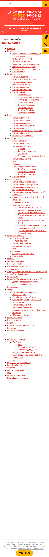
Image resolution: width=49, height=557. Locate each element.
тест (14, 360)
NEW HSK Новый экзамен (24, 79)
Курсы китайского (20, 141)
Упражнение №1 (25, 284)
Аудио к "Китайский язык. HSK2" (21, 325)
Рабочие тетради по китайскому (32, 156)
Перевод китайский (21, 61)
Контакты (11, 138)
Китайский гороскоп (26, 113)
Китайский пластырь (27, 174)
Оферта (10, 289)
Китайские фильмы (21, 120)
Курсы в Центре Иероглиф (19, 362)
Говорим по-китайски (21, 84)
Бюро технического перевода (25, 64)
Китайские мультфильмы (23, 125)
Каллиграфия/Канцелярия (24, 166)
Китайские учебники (21, 146)
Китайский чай (18, 177)
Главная (11, 259)
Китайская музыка (20, 118)
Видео (10, 115)
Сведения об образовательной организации (27, 271)
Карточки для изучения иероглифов (28, 355)
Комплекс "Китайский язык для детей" (24, 279)
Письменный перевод (22, 59)
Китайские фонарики (27, 169)
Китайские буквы (25, 107)
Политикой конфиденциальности (31, 549)
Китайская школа (20, 77)
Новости (11, 48)
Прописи (21, 148)
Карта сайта (12, 277)
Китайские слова (25, 102)
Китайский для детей (21, 159)
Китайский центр (14, 74)
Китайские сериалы (21, 123)
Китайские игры (19, 128)
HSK (14, 161)
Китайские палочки (26, 171)
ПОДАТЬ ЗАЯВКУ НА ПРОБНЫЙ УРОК (24, 29)
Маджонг (16, 164)
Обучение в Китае (20, 202)
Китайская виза (24, 95)
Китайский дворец (20, 133)
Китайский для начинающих (25, 182)
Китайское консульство (28, 100)
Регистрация (12, 287)
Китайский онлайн (20, 143)
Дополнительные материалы (25, 282)
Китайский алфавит (26, 110)
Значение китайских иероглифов (27, 130)
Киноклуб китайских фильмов (31, 212)
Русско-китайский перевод (24, 66)
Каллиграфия (18, 256)
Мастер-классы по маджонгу (31, 210)
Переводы (11, 51)
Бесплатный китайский (22, 205)
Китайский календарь (22, 89)
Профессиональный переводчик (27, 54)
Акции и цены (13, 269)
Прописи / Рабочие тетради (24, 352)
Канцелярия (17, 357)
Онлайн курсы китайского (24, 297)
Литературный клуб (26, 228)
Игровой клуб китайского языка (32, 225)
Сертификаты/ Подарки (23, 253)
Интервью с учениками (22, 136)
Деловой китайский (26, 347)
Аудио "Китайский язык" (18, 274)
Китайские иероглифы (22, 82)
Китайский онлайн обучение (25, 184)
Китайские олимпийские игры (31, 97)
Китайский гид (18, 72)
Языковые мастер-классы (29, 207)
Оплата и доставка (15, 261)
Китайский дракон (26, 105)
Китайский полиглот (21, 87)
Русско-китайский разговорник (26, 69)
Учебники (16, 342)
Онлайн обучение (20, 241)
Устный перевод (19, 56)
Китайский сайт (19, 92)
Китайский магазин (15, 236)
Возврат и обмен (14, 264)
